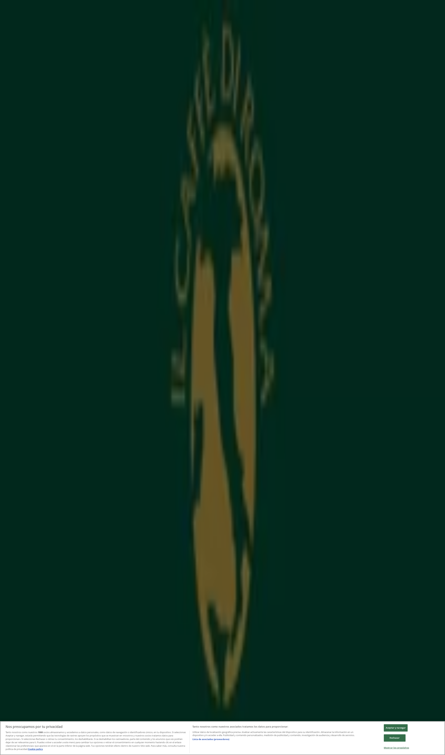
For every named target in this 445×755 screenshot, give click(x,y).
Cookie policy (35, 749)
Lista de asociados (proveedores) (210, 739)
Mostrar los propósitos (396, 747)
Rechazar (395, 737)
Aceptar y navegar (396, 727)
